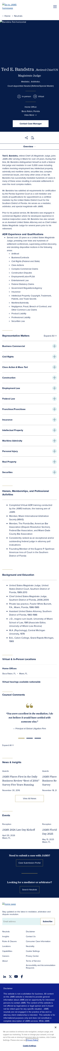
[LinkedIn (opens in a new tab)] (4, 976)
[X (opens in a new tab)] (10, 976)
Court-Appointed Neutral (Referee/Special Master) (31, 85)
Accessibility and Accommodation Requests (40, 966)
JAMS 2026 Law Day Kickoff (18, 830)
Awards (5, 771)
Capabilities (7, 951)
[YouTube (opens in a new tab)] (16, 976)
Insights (5, 936)
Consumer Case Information (38, 941)
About (5, 961)
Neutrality (30, 946)
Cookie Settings (33, 951)
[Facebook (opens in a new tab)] (22, 976)
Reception (6, 824)
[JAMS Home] (13, 6)
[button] (26, 138)
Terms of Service (33, 961)
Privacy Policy (32, 1040)
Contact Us (31, 936)
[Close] (55, 1027)
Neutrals (6, 931)
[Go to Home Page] (10, 903)
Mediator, (25, 81)
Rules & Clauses (9, 941)
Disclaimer (30, 931)
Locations (6, 946)
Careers (5, 956)
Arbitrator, (35, 81)
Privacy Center (32, 956)
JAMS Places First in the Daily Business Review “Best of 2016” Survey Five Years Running (20, 781)
